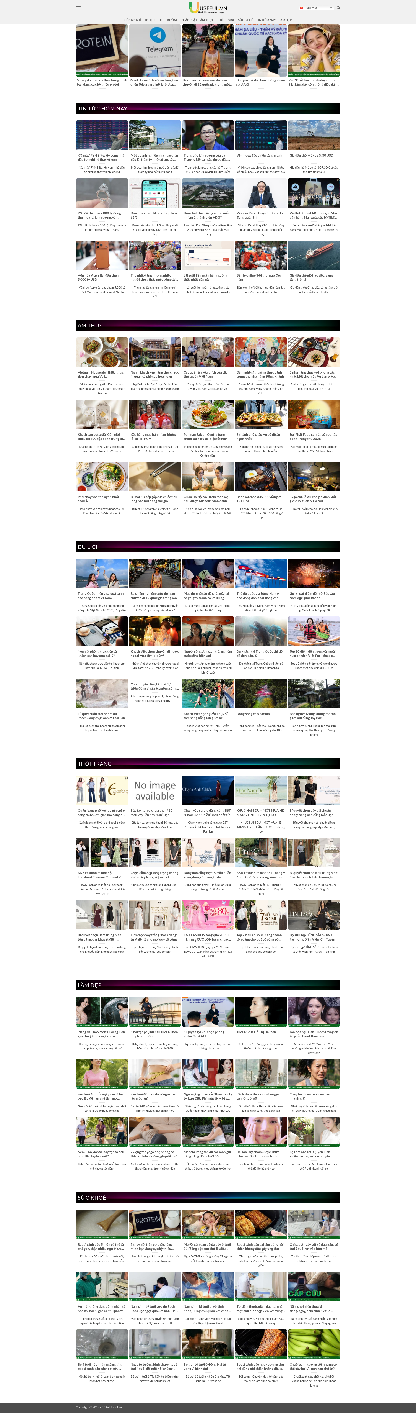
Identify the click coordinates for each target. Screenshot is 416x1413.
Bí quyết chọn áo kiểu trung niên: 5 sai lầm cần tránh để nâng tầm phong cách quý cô (314, 875)
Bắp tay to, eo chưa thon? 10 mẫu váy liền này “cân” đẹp (151, 812)
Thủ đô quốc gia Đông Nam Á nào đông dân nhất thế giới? (258, 596)
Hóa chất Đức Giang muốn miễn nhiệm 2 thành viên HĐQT (207, 215)
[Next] (338, 57)
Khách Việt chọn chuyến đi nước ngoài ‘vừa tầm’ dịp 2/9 (155, 653)
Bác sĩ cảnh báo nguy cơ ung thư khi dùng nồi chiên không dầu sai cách (260, 1366)
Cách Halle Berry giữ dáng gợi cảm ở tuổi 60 (258, 1096)
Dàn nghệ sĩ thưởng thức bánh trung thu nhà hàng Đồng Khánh (260, 374)
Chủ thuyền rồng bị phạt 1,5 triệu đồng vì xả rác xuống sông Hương (153, 686)
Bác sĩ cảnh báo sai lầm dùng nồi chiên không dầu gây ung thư (260, 1247)
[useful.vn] (208, 8)
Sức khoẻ (245, 20)
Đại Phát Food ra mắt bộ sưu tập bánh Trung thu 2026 (313, 437)
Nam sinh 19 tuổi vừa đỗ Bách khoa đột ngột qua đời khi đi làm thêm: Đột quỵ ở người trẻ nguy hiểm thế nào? (154, 1309)
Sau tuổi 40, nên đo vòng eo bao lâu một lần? (154, 1096)
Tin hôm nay (266, 20)
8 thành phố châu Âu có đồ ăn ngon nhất (258, 437)
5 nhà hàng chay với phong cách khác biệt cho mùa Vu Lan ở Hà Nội (313, 374)
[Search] (338, 8)
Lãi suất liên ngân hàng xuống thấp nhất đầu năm (205, 277)
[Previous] (78, 57)
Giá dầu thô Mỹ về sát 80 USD (311, 155)
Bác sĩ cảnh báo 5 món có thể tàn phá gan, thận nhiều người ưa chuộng (102, 1247)
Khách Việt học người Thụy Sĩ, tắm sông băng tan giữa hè (206, 716)
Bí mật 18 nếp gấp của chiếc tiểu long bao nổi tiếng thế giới (154, 499)
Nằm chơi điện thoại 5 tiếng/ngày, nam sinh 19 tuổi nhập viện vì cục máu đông (310, 1309)
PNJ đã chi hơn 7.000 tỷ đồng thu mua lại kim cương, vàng (99, 215)
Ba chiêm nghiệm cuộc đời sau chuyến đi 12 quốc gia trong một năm (206, 82)
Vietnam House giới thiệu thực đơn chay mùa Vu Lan (101, 374)
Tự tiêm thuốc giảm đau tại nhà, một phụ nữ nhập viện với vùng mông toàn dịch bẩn (260, 1309)
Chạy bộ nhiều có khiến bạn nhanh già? (310, 1096)
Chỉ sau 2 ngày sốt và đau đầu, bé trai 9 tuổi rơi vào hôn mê (314, 1247)
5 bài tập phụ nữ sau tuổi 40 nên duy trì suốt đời (154, 1034)
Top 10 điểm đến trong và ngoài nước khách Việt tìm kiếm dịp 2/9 (313, 653)
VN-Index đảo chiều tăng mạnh (259, 155)
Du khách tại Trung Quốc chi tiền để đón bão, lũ (260, 653)
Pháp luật (189, 20)
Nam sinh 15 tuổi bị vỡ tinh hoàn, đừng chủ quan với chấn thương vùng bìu (206, 1309)
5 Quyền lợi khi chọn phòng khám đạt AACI (260, 82)
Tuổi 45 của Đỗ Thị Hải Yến (256, 1032)
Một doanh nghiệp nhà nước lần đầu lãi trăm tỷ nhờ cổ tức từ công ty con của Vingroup (154, 157)
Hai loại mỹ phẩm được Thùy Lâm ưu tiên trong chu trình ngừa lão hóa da (258, 1154)
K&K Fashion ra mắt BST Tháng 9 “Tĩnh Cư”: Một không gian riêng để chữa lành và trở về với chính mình (261, 875)
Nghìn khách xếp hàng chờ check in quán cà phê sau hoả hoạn (155, 374)
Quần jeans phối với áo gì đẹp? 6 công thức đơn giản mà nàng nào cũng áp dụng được (102, 812)
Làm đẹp (285, 20)
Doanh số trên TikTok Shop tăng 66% (154, 215)
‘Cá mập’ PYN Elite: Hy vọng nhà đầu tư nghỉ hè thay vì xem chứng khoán (101, 157)
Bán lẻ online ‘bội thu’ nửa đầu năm (259, 277)
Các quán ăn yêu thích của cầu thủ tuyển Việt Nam (206, 374)
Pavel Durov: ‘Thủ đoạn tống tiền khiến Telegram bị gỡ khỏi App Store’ (154, 82)
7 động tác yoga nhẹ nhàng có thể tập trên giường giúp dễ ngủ (154, 1154)
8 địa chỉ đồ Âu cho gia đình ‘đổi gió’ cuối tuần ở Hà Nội (313, 499)
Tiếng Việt (310, 7)
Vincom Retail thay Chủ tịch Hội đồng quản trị (260, 215)
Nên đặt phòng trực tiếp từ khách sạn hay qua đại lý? (97, 653)
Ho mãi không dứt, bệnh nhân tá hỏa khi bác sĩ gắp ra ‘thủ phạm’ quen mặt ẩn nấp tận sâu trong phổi (101, 1309)
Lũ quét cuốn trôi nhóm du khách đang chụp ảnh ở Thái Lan (101, 716)
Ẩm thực (207, 20)
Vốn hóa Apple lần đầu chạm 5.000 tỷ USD (99, 277)
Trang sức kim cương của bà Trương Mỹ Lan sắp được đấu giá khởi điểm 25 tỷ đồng (206, 157)
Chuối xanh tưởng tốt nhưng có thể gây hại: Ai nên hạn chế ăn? (313, 1366)
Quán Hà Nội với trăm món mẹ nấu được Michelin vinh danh (206, 499)
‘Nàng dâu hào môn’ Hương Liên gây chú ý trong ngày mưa (101, 1034)
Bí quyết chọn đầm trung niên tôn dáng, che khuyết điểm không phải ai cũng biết (99, 937)
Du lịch (151, 20)
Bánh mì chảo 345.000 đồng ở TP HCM (259, 499)
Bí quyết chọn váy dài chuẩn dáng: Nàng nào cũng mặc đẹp (311, 812)
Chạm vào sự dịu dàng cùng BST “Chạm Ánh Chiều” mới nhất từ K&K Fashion (207, 812)
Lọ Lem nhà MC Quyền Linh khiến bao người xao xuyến (310, 1154)
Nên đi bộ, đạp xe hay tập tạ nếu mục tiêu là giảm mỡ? (101, 1154)
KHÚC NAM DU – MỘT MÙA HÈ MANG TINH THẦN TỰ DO (260, 812)
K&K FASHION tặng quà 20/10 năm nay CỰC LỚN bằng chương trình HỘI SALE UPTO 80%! (208, 937)
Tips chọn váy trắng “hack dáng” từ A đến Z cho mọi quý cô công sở (154, 937)
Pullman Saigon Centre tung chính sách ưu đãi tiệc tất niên (206, 437)
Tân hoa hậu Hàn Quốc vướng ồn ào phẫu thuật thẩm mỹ (314, 1034)
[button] (78, 7)
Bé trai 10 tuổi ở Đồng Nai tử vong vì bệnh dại (205, 1366)
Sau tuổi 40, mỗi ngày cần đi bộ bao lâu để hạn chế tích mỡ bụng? (100, 1096)
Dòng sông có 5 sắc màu (254, 714)
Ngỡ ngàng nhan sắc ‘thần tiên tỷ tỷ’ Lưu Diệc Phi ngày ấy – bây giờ (208, 1096)
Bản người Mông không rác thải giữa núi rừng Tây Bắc (313, 716)
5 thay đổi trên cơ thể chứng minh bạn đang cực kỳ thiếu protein (102, 82)
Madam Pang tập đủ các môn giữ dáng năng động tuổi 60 (207, 1154)
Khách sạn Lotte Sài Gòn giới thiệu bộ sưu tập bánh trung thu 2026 (101, 437)
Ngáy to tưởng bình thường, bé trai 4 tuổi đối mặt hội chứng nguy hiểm (154, 1366)
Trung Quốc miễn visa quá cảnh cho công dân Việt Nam (101, 596)
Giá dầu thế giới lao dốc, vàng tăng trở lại (311, 277)
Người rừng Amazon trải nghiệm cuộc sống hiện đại (208, 653)
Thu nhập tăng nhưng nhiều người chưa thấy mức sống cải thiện (153, 277)
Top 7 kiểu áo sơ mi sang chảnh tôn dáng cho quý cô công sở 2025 (259, 937)
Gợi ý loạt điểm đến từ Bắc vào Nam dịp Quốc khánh (312, 596)
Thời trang (226, 20)
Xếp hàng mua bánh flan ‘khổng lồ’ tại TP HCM (154, 437)
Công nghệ (133, 20)
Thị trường (169, 20)
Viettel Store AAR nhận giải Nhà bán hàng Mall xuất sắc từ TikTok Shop (314, 215)
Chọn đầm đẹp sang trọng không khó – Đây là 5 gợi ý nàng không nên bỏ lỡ (154, 875)
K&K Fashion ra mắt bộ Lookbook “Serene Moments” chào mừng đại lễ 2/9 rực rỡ (99, 875)
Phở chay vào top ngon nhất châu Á (98, 499)
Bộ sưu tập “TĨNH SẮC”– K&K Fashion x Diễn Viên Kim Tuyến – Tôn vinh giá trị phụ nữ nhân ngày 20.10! (314, 937)
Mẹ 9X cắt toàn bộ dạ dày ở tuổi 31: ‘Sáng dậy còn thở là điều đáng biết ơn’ (313, 82)
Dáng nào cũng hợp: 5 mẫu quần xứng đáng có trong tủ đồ (207, 875)
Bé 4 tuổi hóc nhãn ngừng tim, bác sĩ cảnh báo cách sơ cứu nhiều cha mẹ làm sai (100, 1366)
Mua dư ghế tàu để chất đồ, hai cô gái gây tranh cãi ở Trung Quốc (206, 596)
